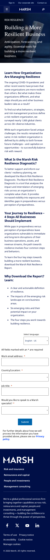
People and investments (17, 480)
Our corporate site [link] (26, 3)
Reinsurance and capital (17, 474)
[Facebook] (7, 525)
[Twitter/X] (17, 525)
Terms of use (10, 534)
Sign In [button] (12, 3)
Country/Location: (11, 370)
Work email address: (12, 356)
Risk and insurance (14, 469)
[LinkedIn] (37, 525)
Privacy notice (26, 534)
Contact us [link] (42, 3)
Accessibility (9, 539)
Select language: (31, 334)
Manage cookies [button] (12, 544)
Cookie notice (25, 539)
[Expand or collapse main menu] (7, 9)
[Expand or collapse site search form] (43, 9)
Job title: (5, 385)
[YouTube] (27, 525)
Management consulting (17, 486)
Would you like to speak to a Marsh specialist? (19, 401)
